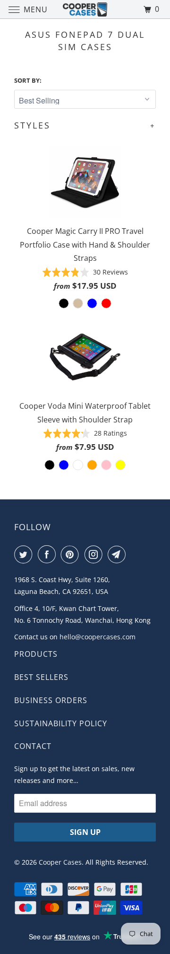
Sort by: (28, 80)
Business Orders (50, 700)
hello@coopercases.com (98, 636)
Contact (32, 746)
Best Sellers (41, 677)
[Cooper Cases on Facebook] (49, 554)
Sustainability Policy (60, 723)
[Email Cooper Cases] (118, 554)
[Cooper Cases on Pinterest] (72, 554)
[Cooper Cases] (85, 9)
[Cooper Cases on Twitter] (25, 554)
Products (36, 654)
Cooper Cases (60, 862)
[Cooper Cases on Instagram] (95, 554)
